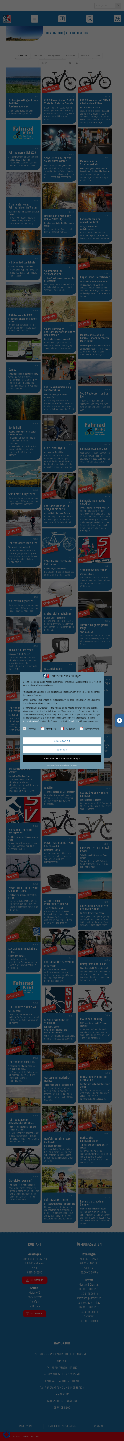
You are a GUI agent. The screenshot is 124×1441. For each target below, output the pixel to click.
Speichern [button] (62, 750)
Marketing (70, 729)
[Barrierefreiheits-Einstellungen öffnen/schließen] (119, 720)
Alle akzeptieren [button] (62, 741)
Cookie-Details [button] (51, 765)
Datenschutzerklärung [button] (62, 765)
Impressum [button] (74, 765)
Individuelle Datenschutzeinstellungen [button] (62, 759)
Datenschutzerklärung (31, 721)
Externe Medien (92, 729)
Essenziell (32, 729)
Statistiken (51, 729)
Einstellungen (74, 721)
